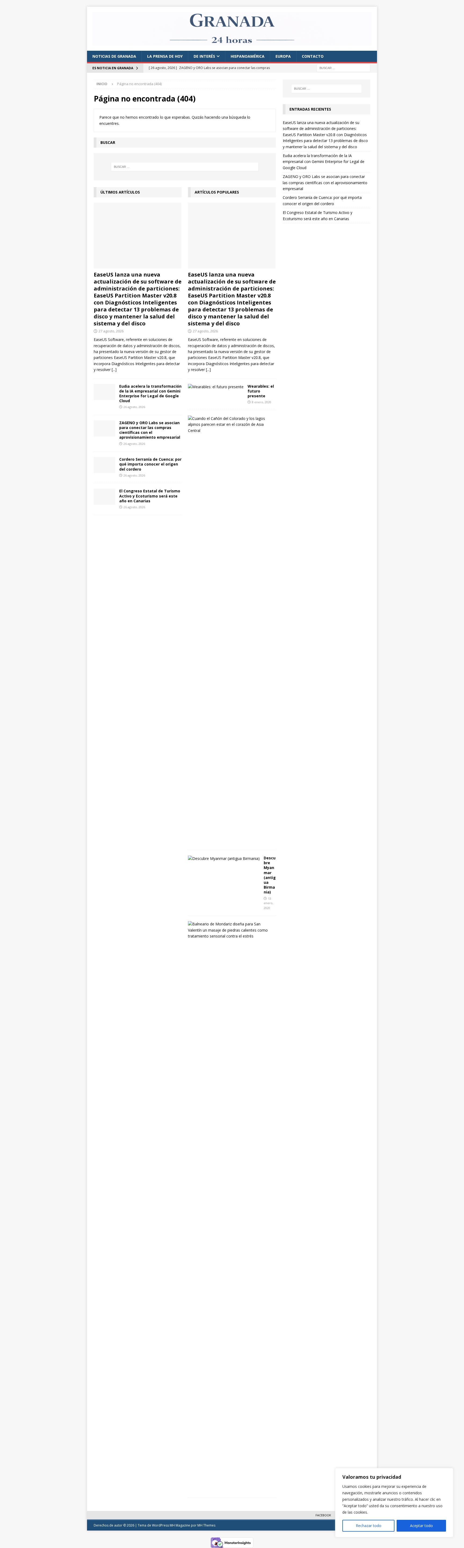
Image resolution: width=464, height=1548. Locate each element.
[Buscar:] (343, 67)
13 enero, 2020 (268, 903)
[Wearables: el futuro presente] (216, 387)
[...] (114, 369)
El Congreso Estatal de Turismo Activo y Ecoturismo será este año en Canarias (149, 495)
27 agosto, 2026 (111, 331)
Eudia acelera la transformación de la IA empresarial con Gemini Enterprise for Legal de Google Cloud (150, 394)
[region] (394, 1502)
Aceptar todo (421, 1525)
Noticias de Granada (114, 56)
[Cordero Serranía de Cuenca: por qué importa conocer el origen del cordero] (104, 465)
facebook (323, 1515)
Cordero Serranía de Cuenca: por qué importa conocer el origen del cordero (150, 464)
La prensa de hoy (165, 56)
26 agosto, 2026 (134, 407)
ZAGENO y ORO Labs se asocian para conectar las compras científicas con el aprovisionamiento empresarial (149, 430)
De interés (204, 56)
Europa (283, 56)
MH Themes (206, 1525)
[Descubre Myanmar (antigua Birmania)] (224, 859)
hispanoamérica (247, 56)
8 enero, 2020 (261, 402)
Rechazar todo (368, 1525)
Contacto (313, 56)
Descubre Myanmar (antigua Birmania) (270, 875)
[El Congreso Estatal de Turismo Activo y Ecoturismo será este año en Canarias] (104, 497)
